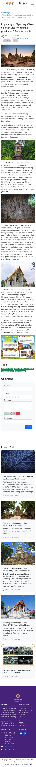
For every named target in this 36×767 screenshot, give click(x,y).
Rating (7, 394)
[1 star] (6, 397)
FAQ (20, 717)
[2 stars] (9, 397)
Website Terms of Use (26, 710)
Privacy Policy (23, 712)
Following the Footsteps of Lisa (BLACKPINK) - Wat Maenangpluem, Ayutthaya (16, 569)
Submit (28, 427)
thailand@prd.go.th (10, 746)
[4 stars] (15, 397)
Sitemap (21, 721)
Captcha (8, 418)
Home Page (5, 13)
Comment (9, 400)
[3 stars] (12, 397)
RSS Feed (22, 723)
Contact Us (23, 719)
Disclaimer (22, 714)
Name (7, 386)
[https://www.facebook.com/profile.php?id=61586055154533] (21, 733)
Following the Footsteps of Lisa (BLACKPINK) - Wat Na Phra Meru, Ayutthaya (16, 624)
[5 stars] (18, 397)
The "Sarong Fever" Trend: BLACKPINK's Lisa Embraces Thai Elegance (18, 477)
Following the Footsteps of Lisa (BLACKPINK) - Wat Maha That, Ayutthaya (15, 524)
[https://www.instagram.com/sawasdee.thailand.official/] (25, 733)
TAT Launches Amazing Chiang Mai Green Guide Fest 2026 (16, 671)
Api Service (22, 725)
